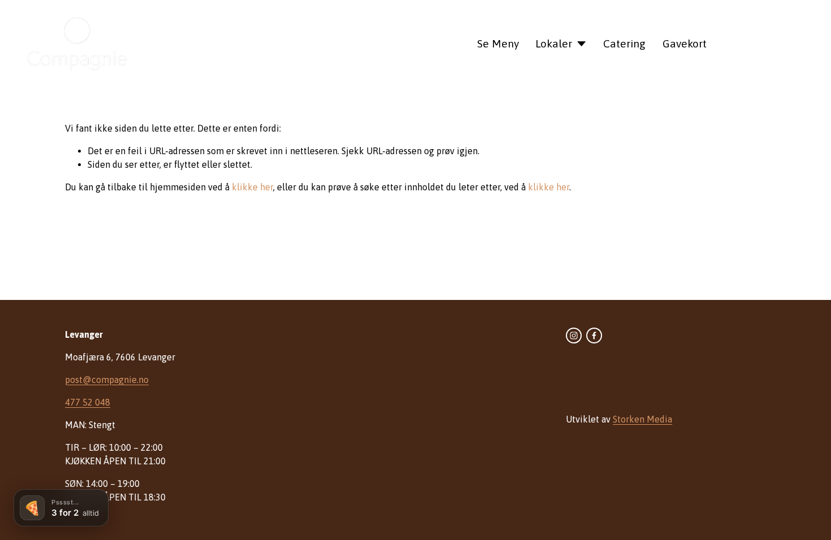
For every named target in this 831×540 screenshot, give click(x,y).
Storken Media (642, 419)
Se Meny (498, 43)
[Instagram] (574, 335)
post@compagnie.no (107, 379)
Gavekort (685, 43)
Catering (624, 43)
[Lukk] (105, 492)
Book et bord (768, 43)
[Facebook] (594, 335)
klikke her (252, 187)
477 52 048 (87, 402)
